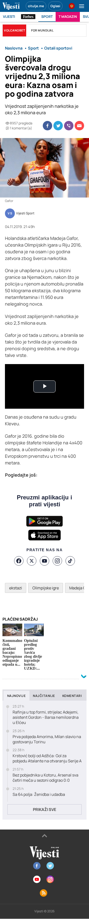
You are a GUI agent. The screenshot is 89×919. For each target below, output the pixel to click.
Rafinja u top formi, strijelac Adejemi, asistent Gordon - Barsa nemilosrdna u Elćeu (46, 717)
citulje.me (36, 6)
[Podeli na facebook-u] (47, 125)
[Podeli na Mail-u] (79, 125)
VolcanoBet (14, 30)
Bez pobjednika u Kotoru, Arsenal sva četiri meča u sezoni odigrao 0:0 (45, 778)
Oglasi (55, 6)
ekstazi (15, 588)
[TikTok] (70, 561)
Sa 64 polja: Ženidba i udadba (39, 794)
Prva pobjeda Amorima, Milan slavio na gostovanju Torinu (47, 739)
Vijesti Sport (25, 213)
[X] (31, 561)
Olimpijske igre (45, 588)
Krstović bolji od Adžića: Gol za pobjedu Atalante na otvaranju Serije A (47, 758)
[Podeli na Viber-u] (68, 125)
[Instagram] (57, 561)
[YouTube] (44, 561)
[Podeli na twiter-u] (58, 125)
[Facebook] (18, 561)
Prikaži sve (44, 809)
